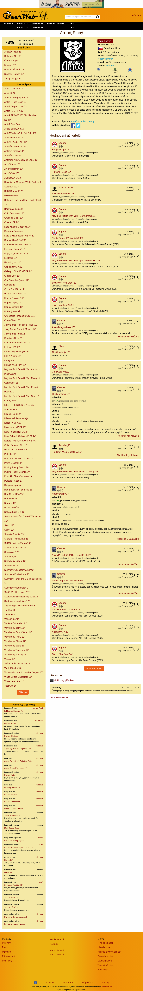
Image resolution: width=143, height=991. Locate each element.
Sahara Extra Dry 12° (14, 512)
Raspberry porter (12, 485)
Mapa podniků (57, 954)
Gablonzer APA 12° (13, 267)
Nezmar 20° (10, 65)
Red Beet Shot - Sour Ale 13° (18, 490)
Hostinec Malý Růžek (128, 336)
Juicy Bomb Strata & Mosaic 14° (20, 329)
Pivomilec (39, 721)
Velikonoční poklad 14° (15, 623)
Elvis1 (62, 346)
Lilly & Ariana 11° (12, 356)
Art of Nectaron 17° (13, 169)
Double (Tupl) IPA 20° (15, 240)
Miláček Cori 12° (12, 414)
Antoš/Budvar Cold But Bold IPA (20, 133)
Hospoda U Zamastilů (128, 539)
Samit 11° (9, 525)
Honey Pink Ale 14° (14, 298)
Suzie (41, 845)
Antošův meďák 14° (14, 151)
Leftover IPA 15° (12, 347)
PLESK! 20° (10, 454)
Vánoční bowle (11, 619)
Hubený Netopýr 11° (14, 311)
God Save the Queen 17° (16, 280)
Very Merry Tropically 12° (16, 650)
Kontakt (50, 982)
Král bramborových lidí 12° (17, 342)
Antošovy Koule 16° (14, 137)
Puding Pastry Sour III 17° (17, 472)
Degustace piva (105, 956)
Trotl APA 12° (10, 614)
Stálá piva (24, 47)
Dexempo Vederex (13, 231)
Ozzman (39, 733)
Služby (105, 982)
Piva (4, 947)
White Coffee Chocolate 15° (18, 677)
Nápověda (87, 982)
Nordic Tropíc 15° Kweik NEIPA (19, 441)
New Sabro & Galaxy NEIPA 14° (20, 436)
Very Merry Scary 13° (14, 646)
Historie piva (103, 947)
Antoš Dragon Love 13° (15, 106)
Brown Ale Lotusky (13, 209)
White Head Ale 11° (14, 681)
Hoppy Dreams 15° (13, 307)
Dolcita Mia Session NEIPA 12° (19, 236)
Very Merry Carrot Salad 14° (18, 632)
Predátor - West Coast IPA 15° (19, 458)
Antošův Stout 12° (13, 155)
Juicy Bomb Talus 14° (15, 334)
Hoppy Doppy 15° (13, 302)
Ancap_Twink (38, 708)
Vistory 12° (9, 659)
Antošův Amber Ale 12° (15, 142)
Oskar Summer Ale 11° (15, 445)
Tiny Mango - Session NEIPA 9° (20, 605)
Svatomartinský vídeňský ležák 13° (21, 596)
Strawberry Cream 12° (15, 561)
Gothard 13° (10, 285)
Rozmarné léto (11, 507)
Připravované (8, 956)
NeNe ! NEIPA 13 (13, 423)
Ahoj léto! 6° (10, 93)
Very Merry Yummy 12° (15, 654)
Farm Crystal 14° (12, 262)
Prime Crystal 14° (13, 463)
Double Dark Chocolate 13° (18, 244)
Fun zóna (68, 982)
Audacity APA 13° (13, 178)
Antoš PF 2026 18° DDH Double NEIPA (71, 555)
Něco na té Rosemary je (16, 418)
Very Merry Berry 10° (14, 628)
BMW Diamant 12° (13, 191)
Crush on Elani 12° (13, 218)
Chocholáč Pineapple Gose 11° (19, 316)
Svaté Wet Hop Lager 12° (16, 592)
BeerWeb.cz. (107, 987)
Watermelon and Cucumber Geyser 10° (23, 672)
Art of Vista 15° (11, 173)
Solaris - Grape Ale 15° (15, 547)
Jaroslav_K (64, 445)
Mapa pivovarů (57, 950)
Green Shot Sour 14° (14, 289)
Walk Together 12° (13, 668)
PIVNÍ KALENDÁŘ (55, 24)
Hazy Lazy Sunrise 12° (15, 293)
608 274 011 (112, 65)
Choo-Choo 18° (12, 320)
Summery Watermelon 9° (16, 588)
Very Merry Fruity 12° (14, 637)
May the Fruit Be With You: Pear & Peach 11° (74, 216)
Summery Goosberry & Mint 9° (19, 570)
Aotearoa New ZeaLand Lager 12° (21, 160)
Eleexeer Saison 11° (14, 249)
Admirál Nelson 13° (14, 88)
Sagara (62, 143)
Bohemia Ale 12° (12, 56)
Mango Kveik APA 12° (15, 365)
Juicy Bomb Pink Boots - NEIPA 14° (22, 325)
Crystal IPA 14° (11, 222)
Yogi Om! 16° (10, 686)
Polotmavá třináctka (14, 69)
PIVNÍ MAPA (37, 28)
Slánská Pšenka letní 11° (16, 539)
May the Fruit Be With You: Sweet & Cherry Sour (76, 471)
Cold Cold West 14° (14, 213)
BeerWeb (39, 792)
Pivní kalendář (57, 939)
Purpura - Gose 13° (13, 481)
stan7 (41, 882)
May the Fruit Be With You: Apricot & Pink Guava (76, 260)
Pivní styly (7, 961)
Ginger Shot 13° (12, 276)
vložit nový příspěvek (64, 680)
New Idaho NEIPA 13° (15, 427)
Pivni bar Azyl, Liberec (128, 455)
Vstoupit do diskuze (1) (61, 697)
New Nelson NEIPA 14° (16, 432)
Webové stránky (105, 59)
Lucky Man (9, 360)
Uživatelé (6, 952)
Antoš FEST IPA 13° (14, 111)
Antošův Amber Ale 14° (15, 146)
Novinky (54, 944)
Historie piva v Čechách (109, 952)
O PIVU (71, 28)
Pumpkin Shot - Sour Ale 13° (18, 476)
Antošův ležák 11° (13, 52)
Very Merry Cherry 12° (15, 641)
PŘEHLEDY (22, 28)
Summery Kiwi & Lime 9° (16, 574)
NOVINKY (8, 24)
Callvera (40, 838)
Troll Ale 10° (10, 610)
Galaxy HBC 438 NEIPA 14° (18, 271)
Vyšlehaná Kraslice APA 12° (18, 663)
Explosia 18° (10, 258)
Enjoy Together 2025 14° (16, 253)
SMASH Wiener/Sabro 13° (17, 543)
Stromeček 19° (11, 565)
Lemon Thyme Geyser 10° (17, 351)
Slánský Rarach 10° (14, 74)
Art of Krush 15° (12, 164)
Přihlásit (136, 15)
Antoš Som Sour (12, 124)
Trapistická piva (105, 965)
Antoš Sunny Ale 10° (14, 129)
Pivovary (6, 943)
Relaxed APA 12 (12, 498)
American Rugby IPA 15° (16, 97)
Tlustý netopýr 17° (13, 78)
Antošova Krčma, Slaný (82, 121)
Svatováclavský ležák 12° (17, 601)
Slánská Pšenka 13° (14, 534)
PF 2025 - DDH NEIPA (15, 449)
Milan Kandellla (66, 187)
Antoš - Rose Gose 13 (15, 102)
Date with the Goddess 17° (17, 227)
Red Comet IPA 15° (13, 494)
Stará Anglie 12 (12, 556)
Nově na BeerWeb (24, 704)
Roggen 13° (10, 503)
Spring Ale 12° (11, 552)
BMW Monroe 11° (13, 195)
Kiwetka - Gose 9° (13, 338)
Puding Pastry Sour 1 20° (16, 467)
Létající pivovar (104, 961)
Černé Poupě (11, 60)
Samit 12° (9, 530)
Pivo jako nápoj (105, 943)
